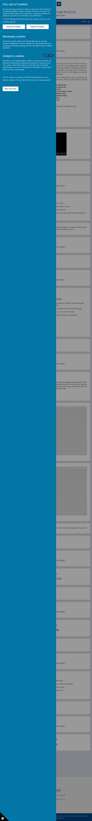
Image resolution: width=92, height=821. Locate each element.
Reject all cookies (37, 27)
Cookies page (8, 22)
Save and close (10, 89)
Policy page (43, 80)
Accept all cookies (14, 27)
